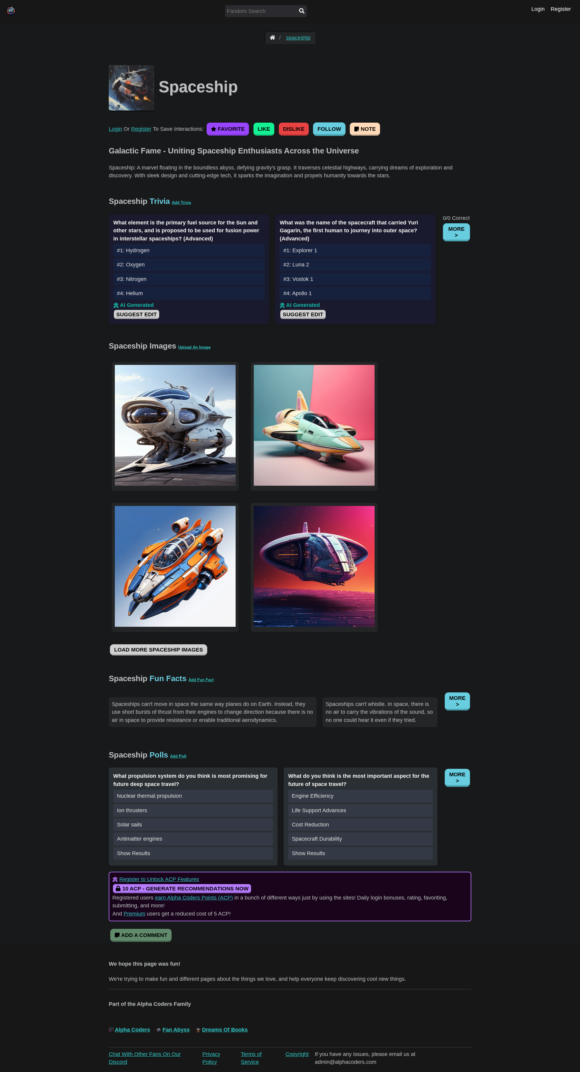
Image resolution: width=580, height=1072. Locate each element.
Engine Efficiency (313, 796)
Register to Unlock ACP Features (159, 879)
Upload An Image (194, 347)
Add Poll (178, 756)
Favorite (230, 129)
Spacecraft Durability (317, 839)
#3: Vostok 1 (298, 279)
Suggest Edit (136, 314)
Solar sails (129, 825)
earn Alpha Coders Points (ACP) (194, 898)
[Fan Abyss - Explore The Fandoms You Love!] (272, 38)
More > (456, 232)
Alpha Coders (132, 1030)
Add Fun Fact (201, 680)
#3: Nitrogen (132, 279)
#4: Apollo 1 (297, 293)
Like (264, 129)
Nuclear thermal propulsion (149, 796)
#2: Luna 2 (296, 265)
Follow (329, 129)
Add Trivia (181, 202)
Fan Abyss (176, 1030)
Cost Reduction (310, 825)
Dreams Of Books (225, 1030)
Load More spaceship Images (158, 650)
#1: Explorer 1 (300, 250)
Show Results (133, 853)
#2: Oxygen (131, 265)
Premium (134, 914)
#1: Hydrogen (133, 250)
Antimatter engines (139, 839)
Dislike (293, 129)
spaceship (298, 38)
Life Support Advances (319, 810)
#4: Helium (130, 293)
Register (561, 9)
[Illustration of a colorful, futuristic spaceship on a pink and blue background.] (314, 484)
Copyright (297, 1054)
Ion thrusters (132, 810)
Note (367, 129)
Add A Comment (143, 935)
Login (538, 9)
